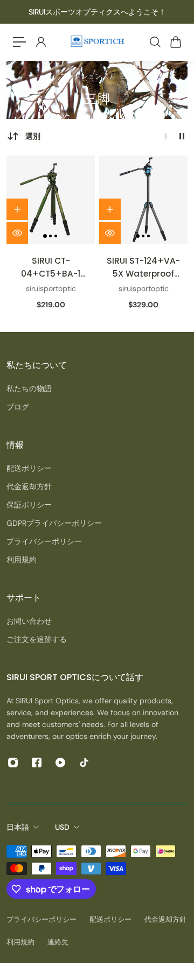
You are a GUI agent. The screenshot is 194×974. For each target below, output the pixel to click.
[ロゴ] (97, 42)
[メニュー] (19, 42)
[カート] (175, 42)
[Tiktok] (84, 762)
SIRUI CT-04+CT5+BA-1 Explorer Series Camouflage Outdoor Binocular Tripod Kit (51, 267)
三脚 (128, 76)
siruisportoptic (51, 288)
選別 (32, 136)
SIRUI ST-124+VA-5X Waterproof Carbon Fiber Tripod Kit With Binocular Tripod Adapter (143, 267)
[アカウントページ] (40, 42)
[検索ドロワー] (154, 42)
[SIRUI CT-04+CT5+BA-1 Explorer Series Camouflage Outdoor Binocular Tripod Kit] (50, 200)
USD (62, 827)
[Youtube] (60, 762)
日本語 (17, 827)
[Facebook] (36, 762)
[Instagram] (13, 762)
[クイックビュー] (17, 233)
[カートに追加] (17, 209)
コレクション (81, 76)
